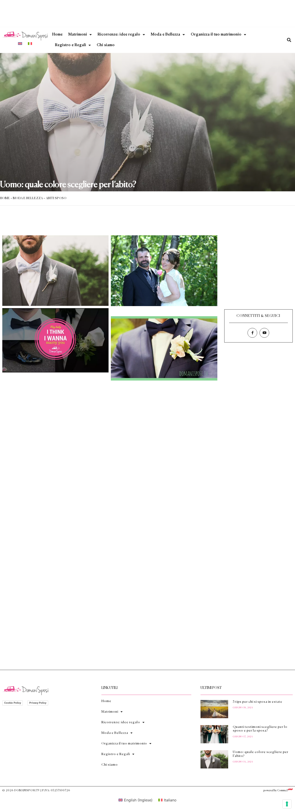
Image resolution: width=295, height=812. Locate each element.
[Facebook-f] (252, 333)
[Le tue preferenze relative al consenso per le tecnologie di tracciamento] (287, 804)
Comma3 (282, 790)
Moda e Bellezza (165, 34)
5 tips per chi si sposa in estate (257, 701)
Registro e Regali (70, 45)
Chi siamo (106, 45)
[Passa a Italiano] (30, 43)
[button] (289, 40)
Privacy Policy (37, 702)
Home (57, 34)
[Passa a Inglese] (20, 43)
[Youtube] (264, 333)
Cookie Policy (12, 702)
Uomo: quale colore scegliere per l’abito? (68, 185)
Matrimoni (77, 34)
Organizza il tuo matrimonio (216, 34)
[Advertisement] (147, 12)
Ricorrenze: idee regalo (119, 34)
